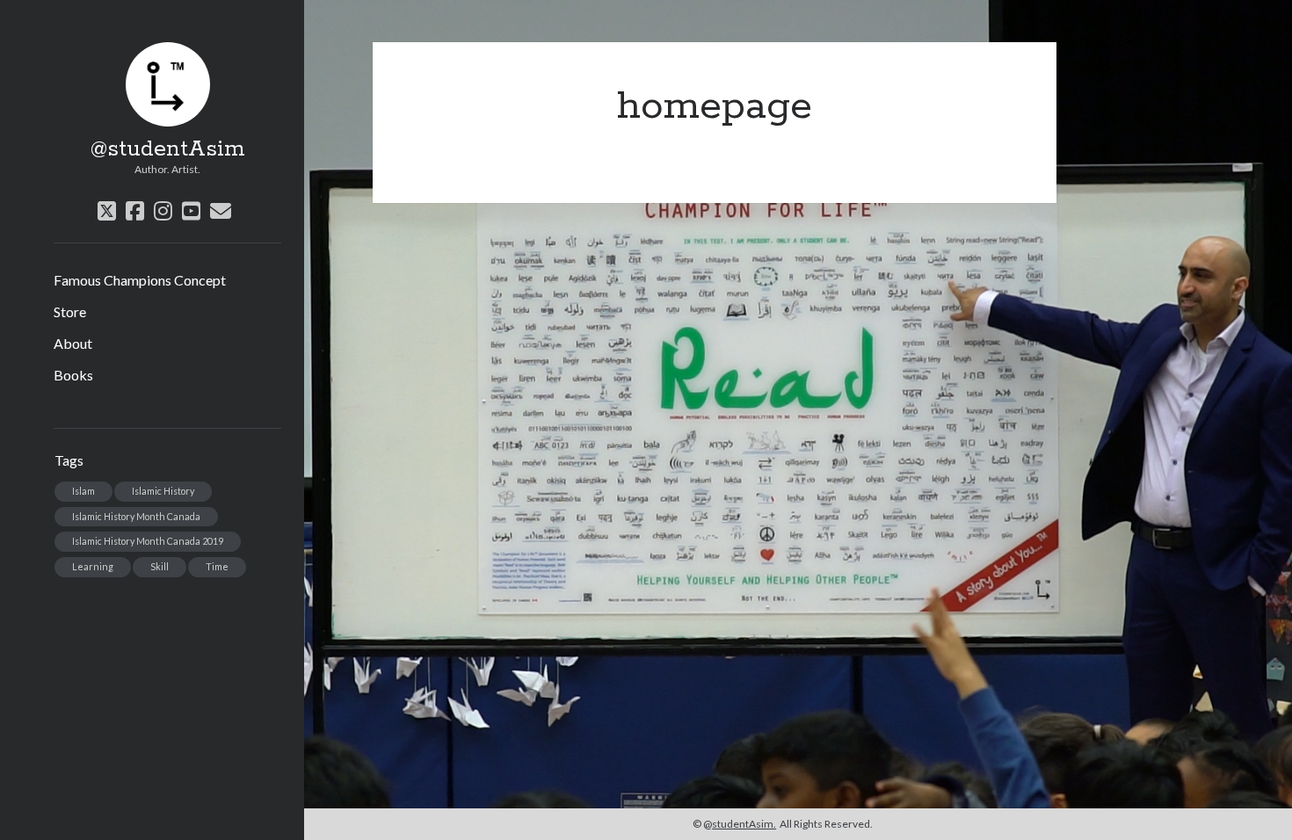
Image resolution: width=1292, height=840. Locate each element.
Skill (159, 566)
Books (73, 374)
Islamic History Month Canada (136, 516)
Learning (92, 566)
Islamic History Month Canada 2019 (147, 541)
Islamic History (163, 490)
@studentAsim (168, 149)
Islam (83, 490)
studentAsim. (744, 823)
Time (217, 566)
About (73, 343)
